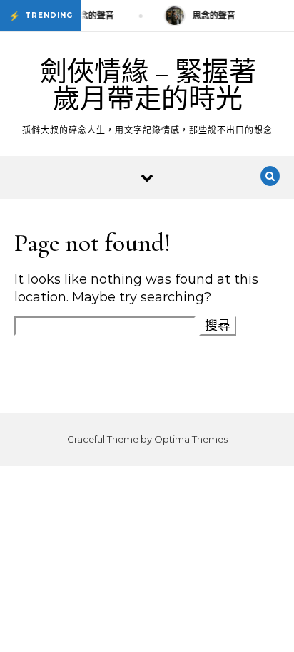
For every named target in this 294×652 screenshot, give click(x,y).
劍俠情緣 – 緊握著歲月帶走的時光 (148, 85)
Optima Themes (191, 439)
